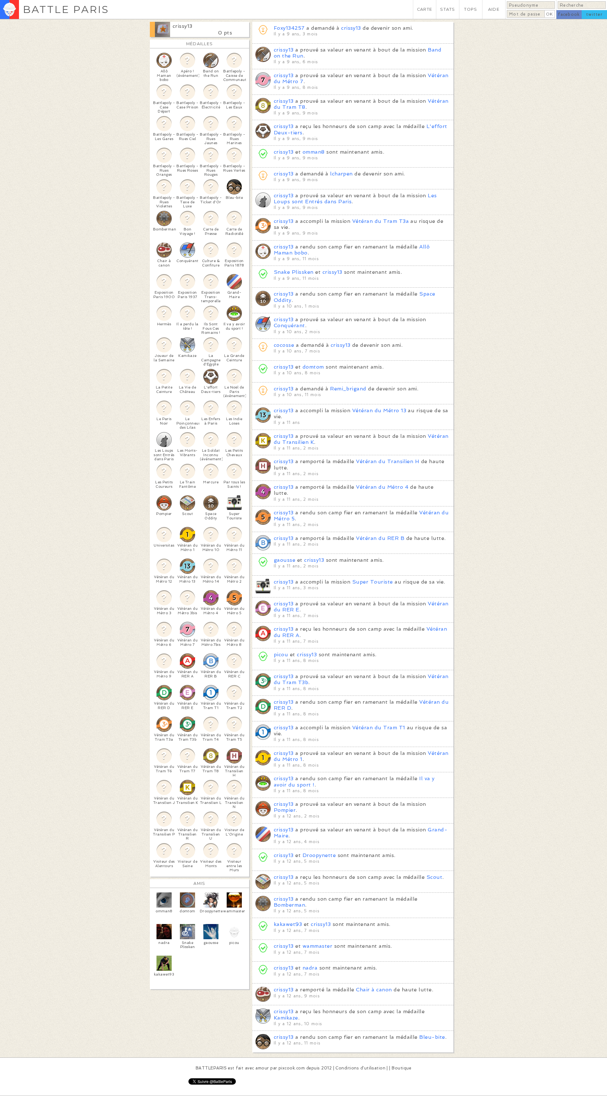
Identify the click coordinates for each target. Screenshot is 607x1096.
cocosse (284, 345)
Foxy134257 (289, 28)
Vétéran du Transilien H (387, 461)
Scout (434, 877)
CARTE (424, 9)
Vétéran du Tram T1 (378, 728)
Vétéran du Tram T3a (380, 221)
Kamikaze (286, 1018)
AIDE (494, 9)
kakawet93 (288, 924)
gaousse (284, 560)
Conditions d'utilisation (360, 1068)
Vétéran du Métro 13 (379, 410)
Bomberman (289, 905)
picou (282, 655)
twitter (594, 14)
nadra (310, 968)
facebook (569, 14)
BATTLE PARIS (66, 9)
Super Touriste (372, 582)
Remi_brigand (348, 389)
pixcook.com (292, 1068)
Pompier (285, 810)
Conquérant (289, 325)
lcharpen (341, 174)
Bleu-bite (432, 1037)
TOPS (470, 9)
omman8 (314, 152)
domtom (313, 367)
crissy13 (183, 26)
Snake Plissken (294, 272)
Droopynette (319, 855)
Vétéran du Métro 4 (382, 487)
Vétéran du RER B (380, 538)
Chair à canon (374, 990)
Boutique (401, 1068)
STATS (447, 9)
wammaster (317, 946)
